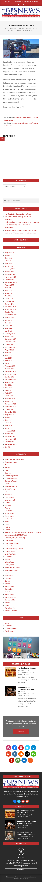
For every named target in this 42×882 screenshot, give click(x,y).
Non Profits (9, 576)
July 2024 (8, 320)
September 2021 (10, 412)
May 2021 (8, 423)
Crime (7, 484)
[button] (21, 644)
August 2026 (9, 253)
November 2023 (10, 342)
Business (8, 468)
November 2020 (10, 439)
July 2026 (8, 255)
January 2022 (9, 401)
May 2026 (8, 261)
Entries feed (9, 626)
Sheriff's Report (10, 597)
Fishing (7, 508)
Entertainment (10, 500)
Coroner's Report (11, 481)
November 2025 (10, 277)
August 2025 (9, 285)
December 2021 (10, 404)
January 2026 (9, 272)
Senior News (9, 594)
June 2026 (8, 258)
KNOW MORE (21, 731)
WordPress (24, 879)
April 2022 (8, 393)
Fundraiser (8, 511)
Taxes (7, 605)
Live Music (8, 557)
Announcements (11, 462)
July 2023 (8, 353)
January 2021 (9, 434)
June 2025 (8, 290)
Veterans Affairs (11, 611)
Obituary (8, 578)
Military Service (10, 565)
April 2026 (8, 263)
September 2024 (10, 315)
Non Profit (8, 573)
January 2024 (9, 336)
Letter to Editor (10, 546)
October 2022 (9, 377)
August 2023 (9, 350)
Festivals (8, 505)
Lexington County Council (14, 549)
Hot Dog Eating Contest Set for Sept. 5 (18, 214)
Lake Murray (9, 540)
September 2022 (10, 380)
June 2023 (8, 355)
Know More (21, 870)
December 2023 (10, 339)
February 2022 (10, 399)
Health (7, 522)
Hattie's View (9, 519)
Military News (9, 562)
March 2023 (9, 363)
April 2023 (8, 361)
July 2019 (8, 447)
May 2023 (8, 358)
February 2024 (10, 334)
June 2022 (8, 388)
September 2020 (10, 444)
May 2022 (8, 390)
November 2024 (10, 309)
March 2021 (9, 428)
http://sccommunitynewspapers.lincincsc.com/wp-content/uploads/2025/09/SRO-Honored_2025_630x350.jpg (23, 535)
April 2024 (8, 328)
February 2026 (10, 269)
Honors (7, 530)
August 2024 (9, 317)
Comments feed (10, 628)
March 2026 (9, 266)
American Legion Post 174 (14, 459)
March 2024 (9, 331)
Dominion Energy (11, 486)
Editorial (7, 492)
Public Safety (9, 586)
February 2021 (10, 431)
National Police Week (12, 567)
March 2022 (9, 396)
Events (7, 503)
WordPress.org (10, 631)
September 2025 (10, 282)
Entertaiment (9, 497)
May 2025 (8, 293)
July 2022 (8, 385)
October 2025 (9, 280)
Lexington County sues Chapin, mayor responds (22, 222)
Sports (7, 603)
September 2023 (10, 347)
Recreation (8, 589)
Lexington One (10, 551)
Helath (7, 524)
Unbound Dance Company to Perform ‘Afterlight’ (26, 689)
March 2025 (9, 299)
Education (8, 495)
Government (9, 516)
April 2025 (8, 296)
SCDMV (7, 592)
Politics (7, 584)
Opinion (7, 581)
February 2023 (10, 366)
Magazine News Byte (30, 877)
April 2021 (8, 426)
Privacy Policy (10, 877)
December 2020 (10, 436)
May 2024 (8, 326)
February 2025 (10, 301)
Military (7, 559)
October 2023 (9, 344)
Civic (11, 30)
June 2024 (8, 323)
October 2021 (9, 409)
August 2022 (9, 382)
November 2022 (10, 374)
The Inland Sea (10, 608)
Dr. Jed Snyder (10, 489)
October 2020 (9, 442)
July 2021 (8, 417)
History (7, 527)
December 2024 (10, 307)
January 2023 (9, 369)
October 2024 (9, 312)
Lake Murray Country (12, 543)
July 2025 (8, 288)
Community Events (11, 476)
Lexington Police (10, 554)
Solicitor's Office (10, 600)
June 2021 (8, 420)
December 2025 (10, 274)
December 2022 (10, 372)
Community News (11, 478)
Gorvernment (9, 513)
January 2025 (9, 304)
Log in (7, 623)
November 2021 (10, 407)
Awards (7, 465)
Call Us (21, 857)
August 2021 (9, 415)
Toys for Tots (28, 30)
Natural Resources (11, 570)
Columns (8, 473)
